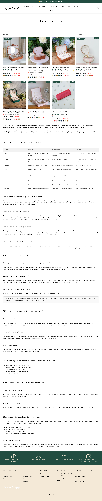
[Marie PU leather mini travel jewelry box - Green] (32, 77)
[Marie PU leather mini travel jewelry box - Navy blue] (30, 77)
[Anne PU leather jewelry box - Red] (43, 117)
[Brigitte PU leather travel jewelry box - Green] (6, 75)
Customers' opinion (8, 478)
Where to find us (72, 6)
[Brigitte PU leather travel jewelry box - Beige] (14, 75)
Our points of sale (7, 476)
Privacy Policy (60, 478)
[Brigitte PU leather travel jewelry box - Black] (8, 75)
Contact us (25, 481)
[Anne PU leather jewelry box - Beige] (39, 117)
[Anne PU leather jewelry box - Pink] (35, 117)
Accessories (53, 6)
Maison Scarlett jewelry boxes (15, 336)
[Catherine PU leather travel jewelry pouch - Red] (55, 121)
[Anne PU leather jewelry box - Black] (28, 117)
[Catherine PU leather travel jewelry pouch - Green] (59, 121)
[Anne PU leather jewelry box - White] (41, 117)
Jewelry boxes (78, 473)
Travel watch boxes (79, 481)
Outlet (62, 6)
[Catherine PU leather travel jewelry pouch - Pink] (57, 121)
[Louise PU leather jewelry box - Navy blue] (55, 75)
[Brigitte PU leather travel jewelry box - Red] (19, 75)
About (51, 10)
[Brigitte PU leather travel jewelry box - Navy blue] (10, 75)
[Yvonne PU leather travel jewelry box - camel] (90, 75)
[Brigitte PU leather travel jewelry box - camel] (4, 75)
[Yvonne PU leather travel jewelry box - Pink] (85, 75)
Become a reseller (44, 476)
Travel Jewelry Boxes (79, 476)
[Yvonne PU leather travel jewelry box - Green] (83, 75)
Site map (59, 480)
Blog (4, 481)
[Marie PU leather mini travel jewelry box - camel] (28, 77)
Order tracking (26, 473)
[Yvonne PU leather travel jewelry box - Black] (79, 75)
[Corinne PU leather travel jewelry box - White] (12, 119)
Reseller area (43, 473)
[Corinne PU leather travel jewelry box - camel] (19, 119)
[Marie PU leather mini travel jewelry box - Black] (35, 77)
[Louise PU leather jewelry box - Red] (65, 75)
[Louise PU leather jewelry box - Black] (61, 75)
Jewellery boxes (29, 6)
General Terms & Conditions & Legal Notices (64, 474)
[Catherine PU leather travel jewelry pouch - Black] (63, 121)
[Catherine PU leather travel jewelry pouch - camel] (67, 121)
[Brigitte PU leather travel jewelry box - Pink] (12, 75)
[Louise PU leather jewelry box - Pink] (67, 75)
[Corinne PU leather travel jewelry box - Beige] (4, 119)
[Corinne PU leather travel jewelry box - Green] (8, 119)
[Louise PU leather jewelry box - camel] (57, 75)
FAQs (24, 478)
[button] (7, 69)
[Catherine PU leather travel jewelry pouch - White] (52, 121)
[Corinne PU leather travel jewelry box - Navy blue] (10, 119)
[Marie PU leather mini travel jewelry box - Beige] (37, 77)
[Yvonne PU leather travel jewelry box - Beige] (88, 75)
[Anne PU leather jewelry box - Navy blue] (32, 117)
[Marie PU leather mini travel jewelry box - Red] (43, 77)
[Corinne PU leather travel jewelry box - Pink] (14, 119)
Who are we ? (6, 473)
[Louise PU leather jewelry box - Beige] (52, 75)
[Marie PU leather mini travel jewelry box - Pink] (41, 77)
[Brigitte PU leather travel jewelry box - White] (17, 75)
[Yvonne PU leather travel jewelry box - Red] (92, 75)
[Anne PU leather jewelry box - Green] (37, 117)
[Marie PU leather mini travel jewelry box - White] (39, 77)
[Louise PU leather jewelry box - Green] (59, 75)
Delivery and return (27, 476)
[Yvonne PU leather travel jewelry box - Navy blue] (77, 75)
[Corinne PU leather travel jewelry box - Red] (17, 119)
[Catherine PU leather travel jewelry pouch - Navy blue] (61, 121)
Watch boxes (42, 6)
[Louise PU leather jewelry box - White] (63, 75)
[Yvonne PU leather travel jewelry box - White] (81, 75)
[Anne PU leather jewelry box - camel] (30, 117)
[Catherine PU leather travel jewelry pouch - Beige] (65, 121)
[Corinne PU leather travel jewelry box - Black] (6, 119)
